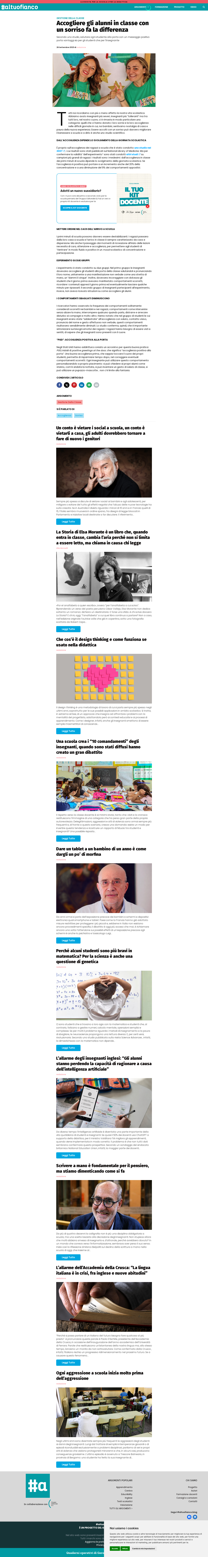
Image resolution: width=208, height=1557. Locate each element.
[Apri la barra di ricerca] (203, 7)
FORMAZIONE (161, 7)
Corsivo (128, 1490)
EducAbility (126, 1494)
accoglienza (64, 415)
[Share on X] (66, 385)
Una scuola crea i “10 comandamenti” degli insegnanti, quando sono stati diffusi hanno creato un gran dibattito (98, 747)
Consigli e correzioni (186, 1497)
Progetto (192, 1487)
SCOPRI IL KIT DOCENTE (75, 207)
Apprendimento (124, 1487)
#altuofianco (19, 7)
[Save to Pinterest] (74, 385)
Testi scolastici (124, 1501)
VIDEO (193, 7)
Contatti (192, 1501)
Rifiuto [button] (125, 1549)
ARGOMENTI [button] (140, 7)
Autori (194, 1490)
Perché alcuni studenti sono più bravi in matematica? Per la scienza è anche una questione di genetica (94, 956)
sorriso (79, 415)
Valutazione (126, 1505)
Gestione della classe (69, 402)
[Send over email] (89, 385)
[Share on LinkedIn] (81, 385)
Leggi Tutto (68, 521)
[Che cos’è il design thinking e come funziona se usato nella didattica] (104, 702)
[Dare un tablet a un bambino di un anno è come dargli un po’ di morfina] (104, 911)
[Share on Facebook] (59, 385)
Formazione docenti (186, 1494)
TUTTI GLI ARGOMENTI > (120, 1508)
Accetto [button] (115, 1549)
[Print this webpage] (96, 385)
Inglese (128, 1497)
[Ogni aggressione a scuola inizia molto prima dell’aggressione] (104, 1435)
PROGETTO (179, 7)
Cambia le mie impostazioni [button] (143, 1549)
